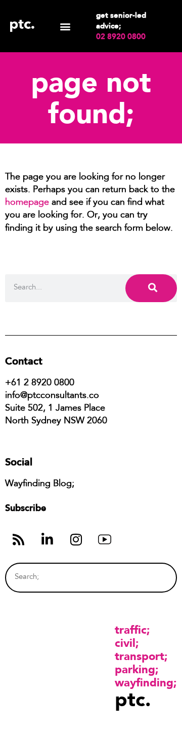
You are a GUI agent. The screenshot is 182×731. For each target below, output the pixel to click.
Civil (125, 642)
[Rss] (18, 539)
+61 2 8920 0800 (39, 383)
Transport (139, 656)
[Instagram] (76, 539)
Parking (135, 669)
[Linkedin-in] (47, 539)
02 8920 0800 (121, 36)
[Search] (151, 288)
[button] (65, 26)
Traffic (131, 629)
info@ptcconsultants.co (52, 395)
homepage (27, 202)
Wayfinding (144, 682)
